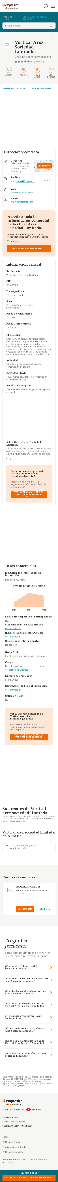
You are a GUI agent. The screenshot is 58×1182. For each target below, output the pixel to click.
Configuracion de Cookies (15, 1147)
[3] (22, 61)
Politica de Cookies (11, 1141)
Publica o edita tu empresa (17, 1126)
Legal (5, 1136)
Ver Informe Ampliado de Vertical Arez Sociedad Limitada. (29, 494)
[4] (25, 61)
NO (7, 620)
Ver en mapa (44, 166)
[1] (16, 61)
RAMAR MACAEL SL (28, 887)
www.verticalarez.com (22, 192)
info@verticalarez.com (22, 202)
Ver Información (13, 628)
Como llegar (17, 171)
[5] (28, 61)
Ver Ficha (45, 909)
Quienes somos (10, 1117)
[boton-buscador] (51, 25)
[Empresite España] (11, 6)
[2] (19, 61)
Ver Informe (25, 909)
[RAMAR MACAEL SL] (9, 890)
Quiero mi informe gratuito (28, 248)
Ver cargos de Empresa (16, 670)
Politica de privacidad (13, 1151)
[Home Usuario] (45, 6)
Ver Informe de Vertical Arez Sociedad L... (29, 1177)
